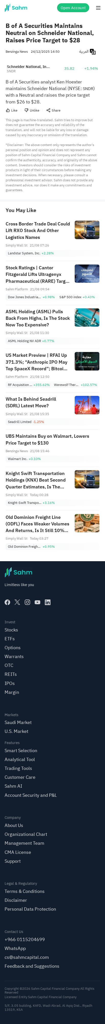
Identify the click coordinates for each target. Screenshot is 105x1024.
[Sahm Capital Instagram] (27, 602)
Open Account (73, 8)
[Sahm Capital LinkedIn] (47, 602)
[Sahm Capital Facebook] (7, 602)
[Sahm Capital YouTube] (37, 602)
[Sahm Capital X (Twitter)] (17, 602)
